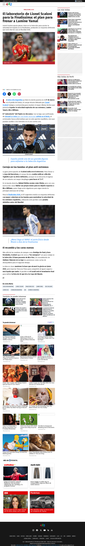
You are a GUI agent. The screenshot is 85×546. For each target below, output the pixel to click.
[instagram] (33, 530)
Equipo (47, 538)
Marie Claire (29, 536)
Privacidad (42, 538)
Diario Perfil (12, 536)
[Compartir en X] (9, 94)
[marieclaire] (42, 465)
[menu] (4, 4)
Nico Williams (48, 286)
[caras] (15, 493)
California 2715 (19, 545)
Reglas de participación (55, 538)
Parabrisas (46, 536)
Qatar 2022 (6, 289)
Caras (18, 536)
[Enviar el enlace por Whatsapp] (14, 94)
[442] (42, 525)
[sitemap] (52, 530)
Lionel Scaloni (19, 286)
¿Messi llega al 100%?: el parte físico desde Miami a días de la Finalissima (30, 240)
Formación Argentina (16, 289)
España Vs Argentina (33, 289)
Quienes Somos (27, 538)
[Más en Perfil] (13, 460)
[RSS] (48, 530)
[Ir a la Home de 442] (9, 5)
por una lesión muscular (27, 116)
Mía (64, 536)
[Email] (19, 94)
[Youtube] (45, 530)
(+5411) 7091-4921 (46, 545)
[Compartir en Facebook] (4, 94)
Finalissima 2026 (14, 195)
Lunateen (69, 536)
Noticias (23, 536)
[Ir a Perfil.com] (78, 1)
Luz (61, 536)
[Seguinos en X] (41, 530)
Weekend (40, 536)
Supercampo (52, 536)
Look (58, 536)
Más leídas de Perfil (65, 77)
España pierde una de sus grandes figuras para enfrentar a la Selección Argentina (29, 160)
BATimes (73, 536)
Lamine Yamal (39, 286)
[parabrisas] (42, 493)
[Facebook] (37, 530)
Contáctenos (35, 538)
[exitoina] (15, 465)
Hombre (35, 536)
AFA (25, 289)
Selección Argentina (15, 100)
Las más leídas (63, 10)
